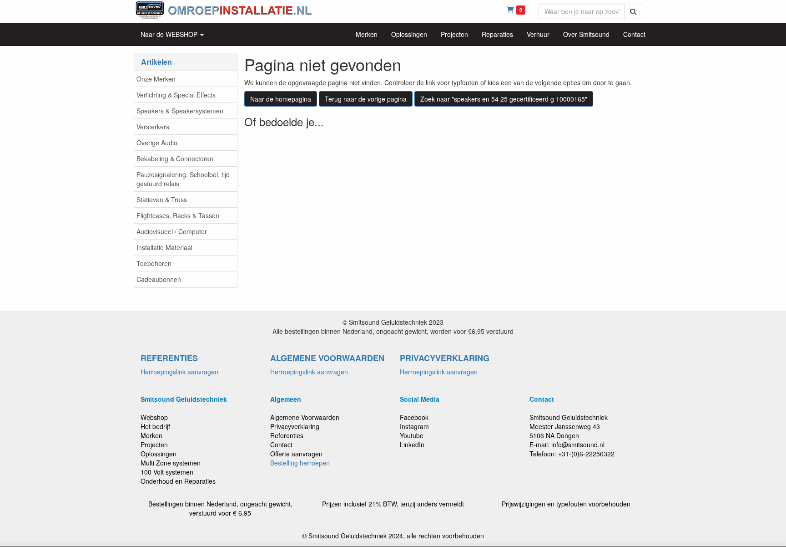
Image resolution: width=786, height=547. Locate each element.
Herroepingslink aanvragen (179, 371)
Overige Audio (156, 142)
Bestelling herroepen (300, 462)
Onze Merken (156, 78)
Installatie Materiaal (164, 247)
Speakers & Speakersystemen (179, 110)
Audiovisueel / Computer (171, 231)
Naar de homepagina (280, 98)
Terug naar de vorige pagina (366, 98)
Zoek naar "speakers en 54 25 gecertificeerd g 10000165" (503, 98)
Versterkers (152, 126)
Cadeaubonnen (158, 279)
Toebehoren (153, 263)
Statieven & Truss (161, 199)
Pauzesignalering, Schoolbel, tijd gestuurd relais (183, 179)
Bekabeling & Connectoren (174, 158)
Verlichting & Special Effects (176, 94)
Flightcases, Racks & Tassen (177, 215)
